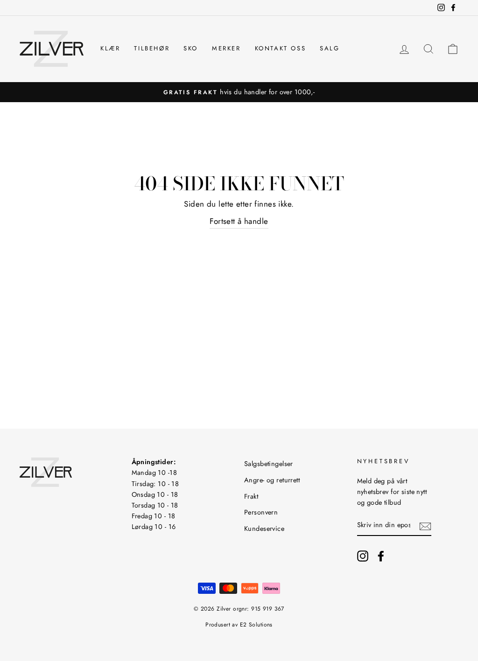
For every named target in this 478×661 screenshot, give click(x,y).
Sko (190, 48)
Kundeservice (264, 528)
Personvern (261, 512)
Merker (226, 48)
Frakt (251, 496)
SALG (329, 48)
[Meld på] (425, 525)
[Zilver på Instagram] (362, 556)
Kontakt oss (280, 48)
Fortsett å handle (239, 221)
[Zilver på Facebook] (381, 556)
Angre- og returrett (272, 480)
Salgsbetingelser (268, 463)
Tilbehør (151, 48)
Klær (110, 48)
